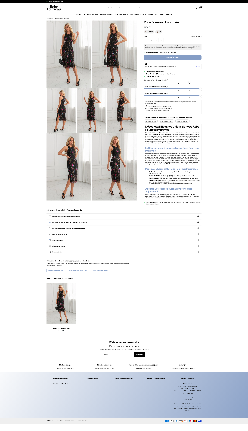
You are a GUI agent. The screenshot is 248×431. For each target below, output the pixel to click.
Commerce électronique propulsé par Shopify (73, 421)
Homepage (49, 18)
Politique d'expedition (187, 378)
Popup (167, 80)
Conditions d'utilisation (60, 384)
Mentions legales (92, 378)
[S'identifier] (196, 8)
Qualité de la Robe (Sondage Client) (155, 87)
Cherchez (139, 8)
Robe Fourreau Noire (182, 121)
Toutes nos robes (91, 14)
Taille (173, 36)
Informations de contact (60, 378)
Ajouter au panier (172, 57)
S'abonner (139, 355)
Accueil (79, 14)
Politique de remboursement (156, 378)
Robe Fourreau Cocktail (166, 121)
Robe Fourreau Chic (150, 121)
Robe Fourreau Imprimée (61, 328)
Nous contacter (166, 14)
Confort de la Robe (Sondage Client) (155, 80)
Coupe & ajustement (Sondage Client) (156, 93)
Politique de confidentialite (124, 378)
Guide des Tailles (197, 36)
